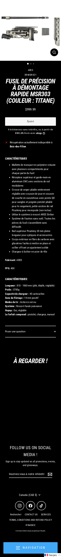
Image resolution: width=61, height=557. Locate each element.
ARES (30, 70)
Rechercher (15, 514)
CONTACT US (31, 514)
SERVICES (46, 514)
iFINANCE (30, 525)
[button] (52, 555)
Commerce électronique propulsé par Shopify (30, 531)
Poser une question (15, 331)
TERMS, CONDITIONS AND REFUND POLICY (30, 520)
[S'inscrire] (49, 474)
